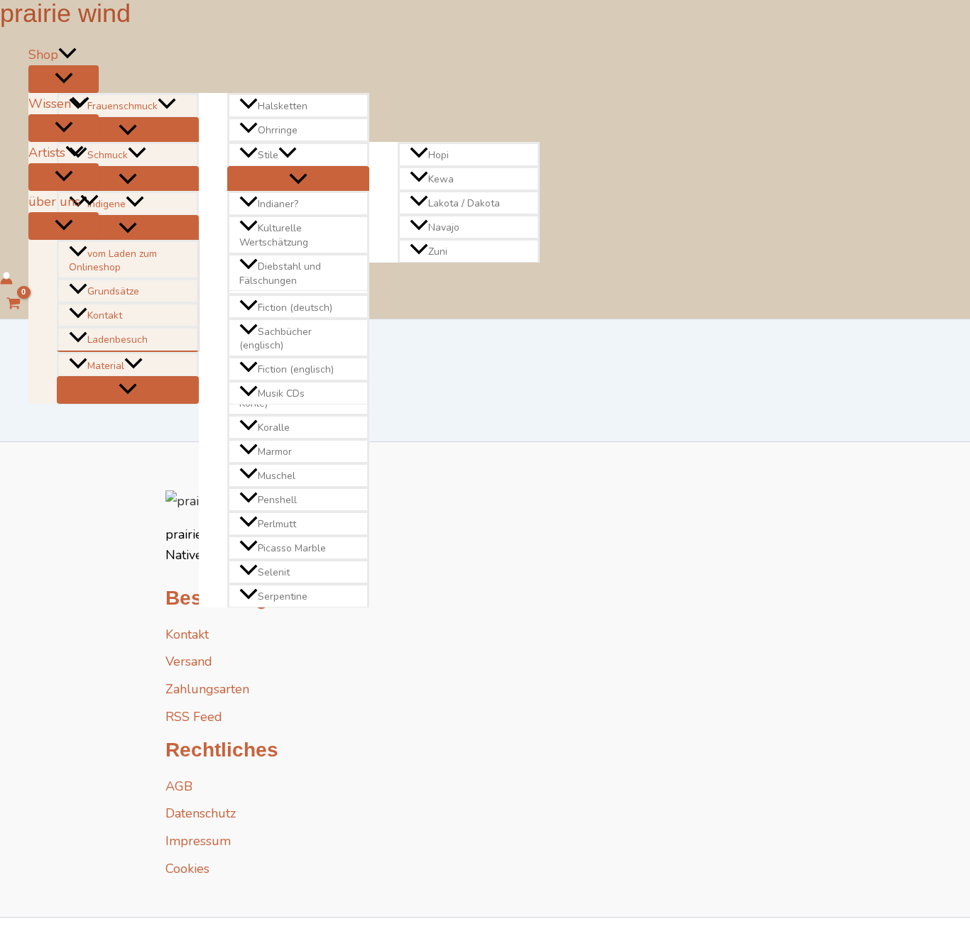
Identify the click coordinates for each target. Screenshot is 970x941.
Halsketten (282, 106)
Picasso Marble (292, 548)
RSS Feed (193, 716)
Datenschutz (200, 813)
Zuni (437, 251)
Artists (46, 152)
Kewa (441, 179)
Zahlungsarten (207, 689)
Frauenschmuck (122, 106)
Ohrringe (278, 130)
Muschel (276, 476)
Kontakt (104, 315)
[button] (67, 54)
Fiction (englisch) (296, 369)
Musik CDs (281, 393)
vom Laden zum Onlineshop (113, 261)
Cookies (187, 868)
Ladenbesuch (117, 339)
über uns (54, 201)
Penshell (277, 500)
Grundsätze (113, 291)
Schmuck (107, 155)
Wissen (49, 103)
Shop (43, 54)
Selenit (274, 572)
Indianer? (278, 204)
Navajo (443, 227)
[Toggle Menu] (63, 79)
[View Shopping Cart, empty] (13, 305)
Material (105, 366)
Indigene (106, 204)
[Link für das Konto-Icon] (6, 281)
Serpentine (282, 596)
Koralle (274, 427)
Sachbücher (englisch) (275, 339)
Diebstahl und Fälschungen (280, 273)
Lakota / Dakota (464, 203)
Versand (188, 661)
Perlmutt (277, 524)
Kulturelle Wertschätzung (273, 236)
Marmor (275, 451)
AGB (178, 786)
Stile (268, 155)
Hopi (438, 155)
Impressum (198, 840)
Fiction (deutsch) (295, 307)
